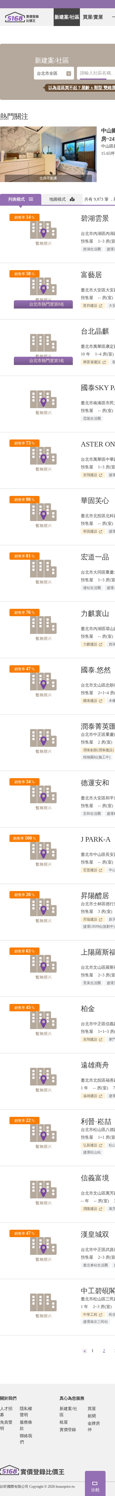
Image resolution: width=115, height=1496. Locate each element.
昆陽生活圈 (92, 418)
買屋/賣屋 (93, 17)
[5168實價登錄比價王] (32, 1470)
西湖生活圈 (92, 249)
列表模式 (17, 199)
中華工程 (90, 1314)
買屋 (92, 1408)
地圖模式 (58, 199)
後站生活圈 (92, 588)
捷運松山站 (92, 1152)
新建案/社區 (67, 17)
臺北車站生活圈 (95, 1265)
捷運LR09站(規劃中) (99, 926)
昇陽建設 (90, 919)
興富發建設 (92, 362)
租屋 (64, 1422)
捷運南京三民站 (95, 1322)
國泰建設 (90, 701)
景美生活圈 (92, 983)
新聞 (92, 1416)
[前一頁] (84, 1350)
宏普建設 (90, 870)
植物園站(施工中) (96, 757)
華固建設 (90, 531)
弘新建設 (90, 1145)
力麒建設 (90, 644)
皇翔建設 (90, 475)
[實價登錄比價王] (22, 17)
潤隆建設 (90, 1209)
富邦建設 (90, 306)
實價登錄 (68, 1429)
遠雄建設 (90, 1096)
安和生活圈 (92, 814)
